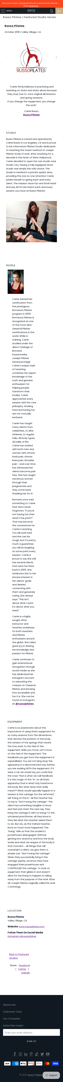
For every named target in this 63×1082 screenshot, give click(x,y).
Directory (34, 6)
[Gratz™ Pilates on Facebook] (15, 1054)
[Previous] (6, 57)
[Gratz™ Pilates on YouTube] (47, 1054)
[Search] (52, 11)
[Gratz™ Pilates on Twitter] (42, 1054)
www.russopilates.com (31, 926)
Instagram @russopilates (22, 936)
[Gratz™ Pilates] (31, 11)
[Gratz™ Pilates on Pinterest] (31, 1054)
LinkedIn (25, 972)
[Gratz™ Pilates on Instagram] (20, 1054)
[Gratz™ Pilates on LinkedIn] (26, 1054)
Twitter (22, 969)
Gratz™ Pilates (35, 1074)
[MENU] (1, 11)
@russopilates (24, 703)
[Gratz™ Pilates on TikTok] (37, 1054)
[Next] (56, 57)
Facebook (24, 965)
